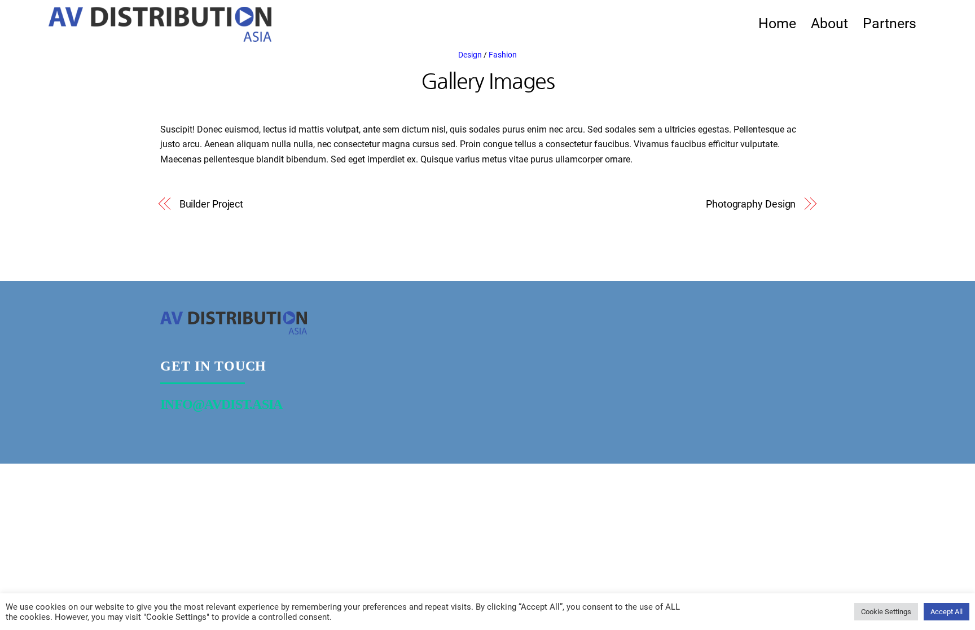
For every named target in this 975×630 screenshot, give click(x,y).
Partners (889, 23)
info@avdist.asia (221, 404)
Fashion (503, 55)
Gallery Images (488, 80)
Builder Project (211, 204)
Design (470, 55)
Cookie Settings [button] (886, 611)
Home (777, 23)
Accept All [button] (946, 611)
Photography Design (751, 204)
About (829, 23)
